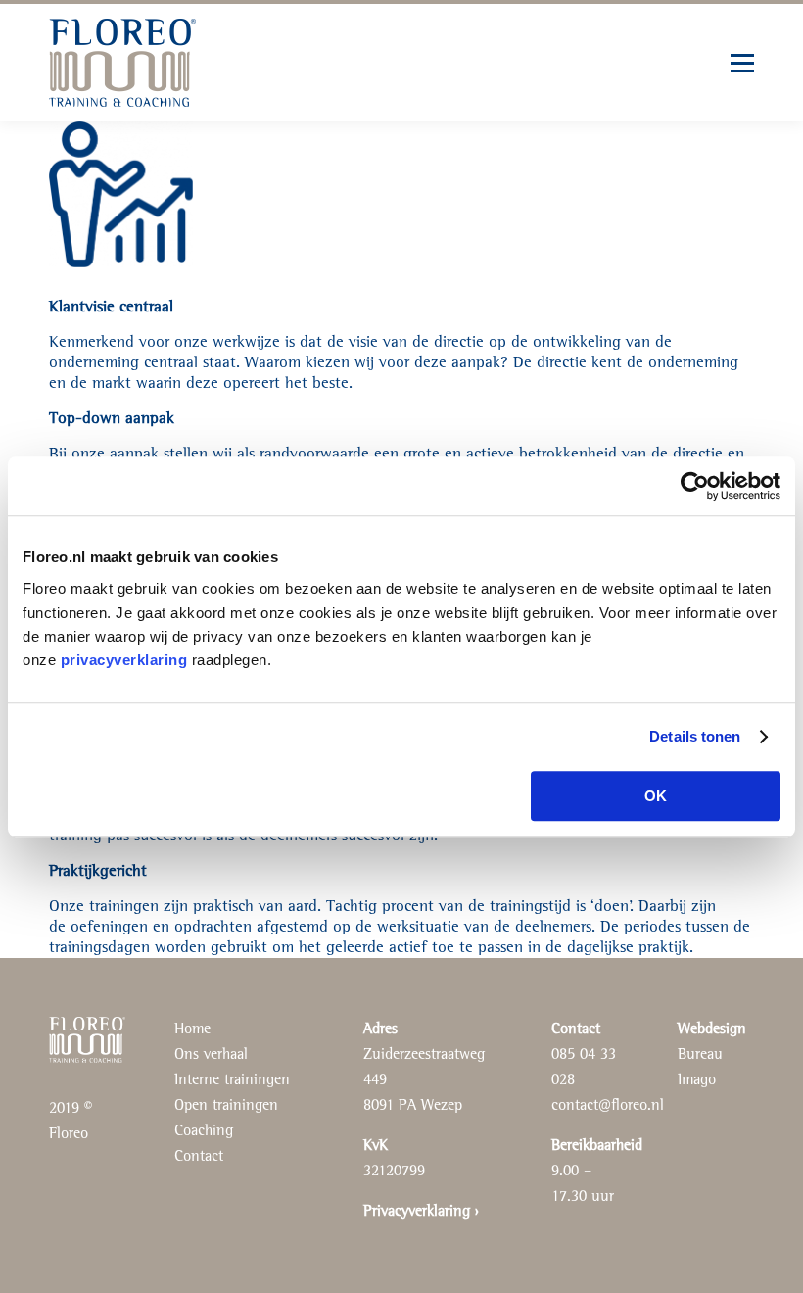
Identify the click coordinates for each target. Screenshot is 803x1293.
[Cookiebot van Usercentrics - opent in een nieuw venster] (694, 486)
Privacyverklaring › (421, 1212)
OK (655, 796)
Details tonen (694, 736)
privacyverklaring (124, 659)
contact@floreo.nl (607, 1106)
